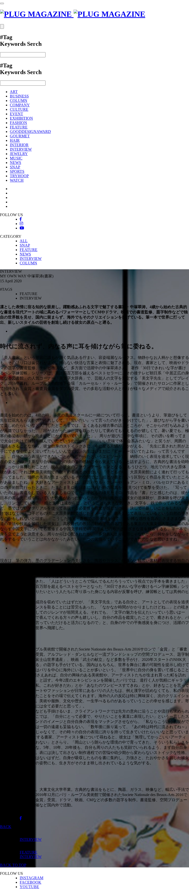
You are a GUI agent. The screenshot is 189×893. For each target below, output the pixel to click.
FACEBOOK (30, 882)
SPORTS (17, 171)
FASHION (18, 123)
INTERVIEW (21, 149)
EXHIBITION (21, 118)
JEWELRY (19, 154)
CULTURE (19, 109)
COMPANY (20, 105)
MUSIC (16, 158)
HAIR (15, 140)
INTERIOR (19, 145)
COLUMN (18, 100)
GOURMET (20, 136)
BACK (5, 827)
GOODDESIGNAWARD (30, 131)
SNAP (15, 167)
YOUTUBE (29, 887)
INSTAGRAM (31, 878)
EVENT (16, 114)
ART (14, 92)
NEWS (15, 162)
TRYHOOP (19, 176)
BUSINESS (19, 96)
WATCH (17, 180)
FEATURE (19, 127)
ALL (24, 241)
